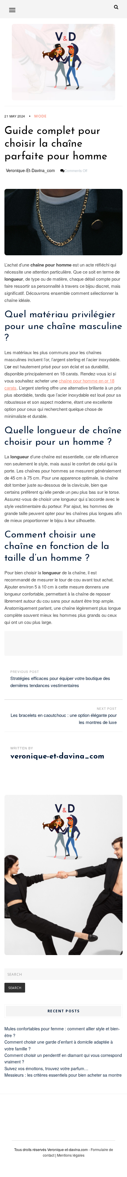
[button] (12, 10)
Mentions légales (70, 1155)
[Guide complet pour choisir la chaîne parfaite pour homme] (63, 222)
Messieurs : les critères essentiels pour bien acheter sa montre (63, 1075)
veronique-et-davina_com (30, 170)
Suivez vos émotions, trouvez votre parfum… (46, 1068)
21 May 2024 (14, 116)
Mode (40, 116)
